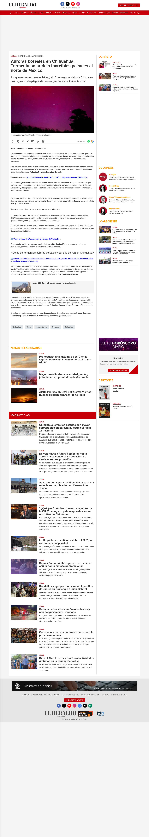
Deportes (124, 13)
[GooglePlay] (90, 706)
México (33, 13)
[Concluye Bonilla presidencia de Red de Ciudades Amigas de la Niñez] (105, 230)
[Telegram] (27, 141)
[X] (68, 4)
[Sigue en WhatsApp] (88, 141)
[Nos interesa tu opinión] (74, 686)
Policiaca (25, 13)
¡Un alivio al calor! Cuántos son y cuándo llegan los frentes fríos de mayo (57, 177)
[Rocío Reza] (103, 188)
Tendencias (91, 13)
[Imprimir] (43, 141)
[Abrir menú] (10, 12)
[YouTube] (73, 4)
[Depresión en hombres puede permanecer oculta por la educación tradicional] (24, 569)
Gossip (74, 13)
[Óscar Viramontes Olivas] (103, 199)
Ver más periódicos (129, 5)
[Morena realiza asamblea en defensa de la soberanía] (105, 260)
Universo (55, 327)
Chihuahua (17, 327)
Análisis (57, 13)
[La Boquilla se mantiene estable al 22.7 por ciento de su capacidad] (24, 546)
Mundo (40, 13)
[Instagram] (78, 4)
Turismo (115, 13)
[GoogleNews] (80, 706)
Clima (28, 327)
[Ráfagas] (103, 176)
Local (17, 13)
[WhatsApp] (22, 141)
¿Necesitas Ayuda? (74, 700)
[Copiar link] (38, 141)
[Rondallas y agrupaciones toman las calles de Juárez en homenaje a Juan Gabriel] (24, 592)
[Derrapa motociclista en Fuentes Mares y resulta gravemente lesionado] (24, 615)
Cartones (66, 13)
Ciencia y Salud (104, 13)
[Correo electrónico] (32, 141)
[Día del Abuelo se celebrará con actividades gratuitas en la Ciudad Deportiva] (24, 664)
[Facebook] (62, 4)
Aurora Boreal (41, 327)
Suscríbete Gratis (118, 370)
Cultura (82, 13)
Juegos (133, 13)
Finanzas (48, 13)
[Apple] (85, 706)
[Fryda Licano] (103, 210)
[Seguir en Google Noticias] (92, 141)
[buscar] (138, 13)
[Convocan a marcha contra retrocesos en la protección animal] (24, 639)
